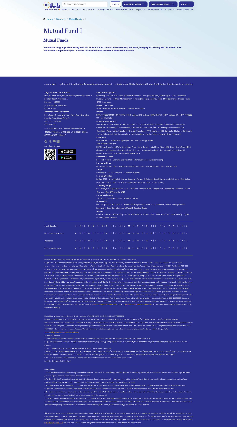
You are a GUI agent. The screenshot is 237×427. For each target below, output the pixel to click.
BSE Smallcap (132, 115)
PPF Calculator (153, 131)
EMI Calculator (159, 128)
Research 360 (102, 140)
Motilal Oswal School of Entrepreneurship (145, 160)
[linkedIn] (58, 142)
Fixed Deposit (147, 99)
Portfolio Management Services (126, 99)
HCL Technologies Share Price (150, 150)
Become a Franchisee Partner (126, 166)
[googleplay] (67, 157)
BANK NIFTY (120, 115)
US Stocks (172, 95)
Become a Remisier (169, 166)
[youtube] (54, 142)
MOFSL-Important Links (127, 205)
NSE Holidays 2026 (104, 189)
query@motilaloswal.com (55, 105)
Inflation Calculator (121, 134)
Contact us (101, 172)
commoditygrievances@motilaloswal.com (61, 332)
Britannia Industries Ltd (174, 150)
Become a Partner (132, 4)
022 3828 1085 (50, 108)
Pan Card (105, 198)
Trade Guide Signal (118, 140)
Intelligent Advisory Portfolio (155, 95)
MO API (130, 140)
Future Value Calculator (117, 131)
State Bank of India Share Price (151, 147)
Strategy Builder (146, 140)
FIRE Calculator (174, 134)
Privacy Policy (176, 214)
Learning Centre (120, 160)
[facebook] (45, 142)
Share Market (102, 108)
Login (114, 4)
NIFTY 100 (184, 115)
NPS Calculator (138, 134)
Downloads (134, 214)
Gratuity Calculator (137, 131)
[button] (65, 4)
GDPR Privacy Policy (120, 214)
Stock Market (114, 179)
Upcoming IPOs (102, 95)
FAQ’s (110, 172)
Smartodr (145, 214)
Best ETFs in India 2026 (115, 192)
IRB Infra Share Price (127, 150)
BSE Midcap (144, 115)
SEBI (106, 205)
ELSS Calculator (167, 131)
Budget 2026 (101, 179)
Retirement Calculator (174, 124)
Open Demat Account (161, 4)
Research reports (103, 160)
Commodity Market (117, 108)
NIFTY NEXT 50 (156, 115)
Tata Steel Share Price (126, 147)
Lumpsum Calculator (105, 128)
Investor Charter (103, 214)
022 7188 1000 (50, 124)
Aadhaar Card (116, 198)
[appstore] (67, 151)
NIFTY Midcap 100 (171, 115)
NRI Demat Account (132, 95)
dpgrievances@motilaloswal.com (138, 304)
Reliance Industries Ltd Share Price (111, 153)
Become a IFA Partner (150, 166)
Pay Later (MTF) (161, 99)
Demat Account (128, 179)
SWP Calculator (173, 128)
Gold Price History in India (140, 189)
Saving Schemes (131, 198)
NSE (102, 205)
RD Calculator (129, 124)
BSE (97, 205)
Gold (98, 182)
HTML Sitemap (111, 217)
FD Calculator (115, 124)
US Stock (175, 179)
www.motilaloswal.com (53, 423)
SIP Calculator (102, 124)
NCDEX (113, 205)
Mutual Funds (117, 95)
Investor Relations (145, 205)
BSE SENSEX (109, 115)
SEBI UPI (184, 4)
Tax (97, 198)
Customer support (132, 172)
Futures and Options (136, 108)
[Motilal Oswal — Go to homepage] (51, 6)
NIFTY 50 (100, 115)
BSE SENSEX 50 (106, 118)
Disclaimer (159, 205)
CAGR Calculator (123, 128)
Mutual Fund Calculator (142, 128)
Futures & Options (144, 179)
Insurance (106, 102)
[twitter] (50, 142)
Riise (136, 140)
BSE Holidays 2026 (120, 189)
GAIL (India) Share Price (175, 147)
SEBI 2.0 (154, 214)
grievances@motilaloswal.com (104, 304)
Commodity (111, 182)
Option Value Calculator (156, 134)
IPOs (156, 179)
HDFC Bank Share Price (106, 147)
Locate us (118, 172)
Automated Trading (155, 182)
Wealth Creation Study (137, 208)
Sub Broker (185, 179)
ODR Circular (163, 214)
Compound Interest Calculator (150, 124)
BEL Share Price (133, 153)
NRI (103, 182)
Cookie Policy (171, 205)
